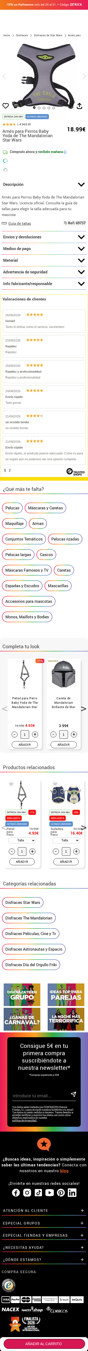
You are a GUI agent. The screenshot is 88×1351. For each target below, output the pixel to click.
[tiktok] (38, 1193)
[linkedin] (72, 1193)
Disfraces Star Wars (22, 902)
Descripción (13, 184)
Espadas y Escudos (22, 585)
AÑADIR (25, 744)
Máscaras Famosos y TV (26, 570)
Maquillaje (14, 523)
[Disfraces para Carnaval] (22, 1029)
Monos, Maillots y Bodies (27, 617)
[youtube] (50, 1193)
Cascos (46, 554)
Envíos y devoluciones (22, 237)
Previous (2, 705)
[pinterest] (61, 1193)
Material (10, 260)
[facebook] (16, 1193)
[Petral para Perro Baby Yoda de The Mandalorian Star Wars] (10, 785)
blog (64, 1170)
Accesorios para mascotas (28, 601)
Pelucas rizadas (65, 539)
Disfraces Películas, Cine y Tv (30, 933)
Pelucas (12, 508)
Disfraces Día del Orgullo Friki (31, 964)
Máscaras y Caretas (45, 508)
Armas (38, 523)
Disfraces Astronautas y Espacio (33, 949)
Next (81, 705)
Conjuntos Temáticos (24, 539)
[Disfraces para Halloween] (66, 1029)
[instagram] (27, 1193)
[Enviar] (73, 1094)
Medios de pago (17, 248)
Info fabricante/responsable (27, 283)
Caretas (64, 570)
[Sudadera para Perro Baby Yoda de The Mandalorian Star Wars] (54, 785)
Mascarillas (58, 585)
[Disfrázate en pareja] (66, 1004)
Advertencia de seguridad (25, 272)
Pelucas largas (18, 554)
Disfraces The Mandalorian (28, 918)
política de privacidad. (24, 1120)
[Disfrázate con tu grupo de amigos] (22, 1004)
